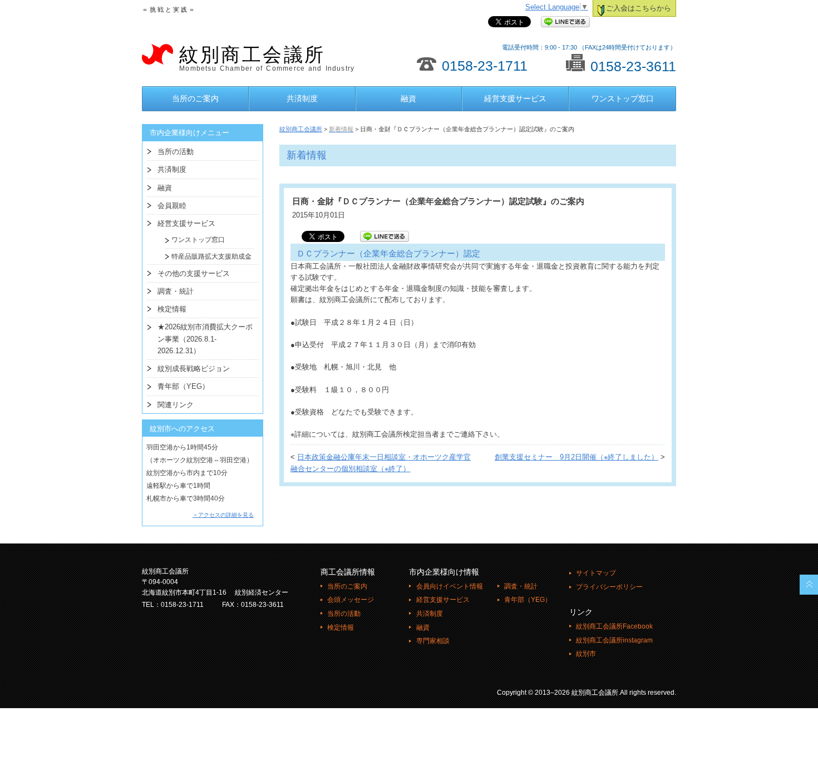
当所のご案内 (195, 98)
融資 (408, 98)
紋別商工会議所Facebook (614, 626)
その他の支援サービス (193, 273)
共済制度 (302, 98)
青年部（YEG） (183, 386)
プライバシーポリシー (609, 587)
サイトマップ (596, 573)
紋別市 (586, 654)
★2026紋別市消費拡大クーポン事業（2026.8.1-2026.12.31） (205, 339)
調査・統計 (175, 291)
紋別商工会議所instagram (614, 640)
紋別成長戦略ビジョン (193, 368)
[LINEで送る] (565, 22)
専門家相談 (432, 641)
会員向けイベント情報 (449, 586)
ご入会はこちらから (638, 8)
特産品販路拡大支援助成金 (208, 256)
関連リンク (175, 405)
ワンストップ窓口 (623, 98)
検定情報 (171, 309)
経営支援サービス (515, 98)
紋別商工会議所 (266, 58)
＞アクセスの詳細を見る (223, 515)
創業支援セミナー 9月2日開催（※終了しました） (576, 457)
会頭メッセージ (350, 600)
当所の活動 (175, 151)
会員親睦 (171, 205)
